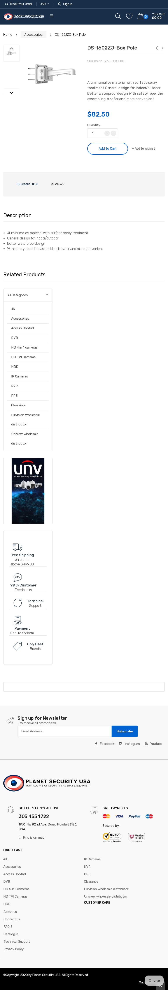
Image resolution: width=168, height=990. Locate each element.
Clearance (18, 405)
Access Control (22, 328)
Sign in (67, 4)
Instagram (132, 744)
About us (10, 912)
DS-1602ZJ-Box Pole (112, 48)
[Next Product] (162, 48)
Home (7, 35)
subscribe (125, 731)
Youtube (156, 744)
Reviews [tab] (58, 184)
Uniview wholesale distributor (24, 438)
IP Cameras (92, 859)
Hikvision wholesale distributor (25, 419)
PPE (14, 396)
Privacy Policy (14, 949)
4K (5, 859)
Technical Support (17, 942)
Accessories (33, 35)
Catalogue (11, 934)
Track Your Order (21, 4)
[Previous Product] (156, 48)
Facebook (106, 744)
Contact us (12, 919)
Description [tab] (27, 184)
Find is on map (33, 837)
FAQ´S (8, 927)
